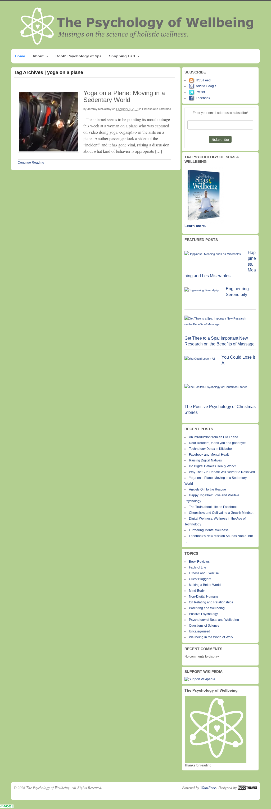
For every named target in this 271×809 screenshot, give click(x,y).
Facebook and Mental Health (210, 454)
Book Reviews (199, 561)
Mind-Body (197, 591)
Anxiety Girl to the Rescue (207, 489)
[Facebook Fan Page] (192, 98)
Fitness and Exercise (156, 108)
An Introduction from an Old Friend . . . (216, 437)
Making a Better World (205, 585)
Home (20, 56)
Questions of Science (204, 625)
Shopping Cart (122, 56)
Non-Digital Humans (203, 596)
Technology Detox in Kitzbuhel (211, 449)
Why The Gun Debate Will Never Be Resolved (222, 472)
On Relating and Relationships (211, 602)
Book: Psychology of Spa (79, 56)
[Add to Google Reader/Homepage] (192, 86)
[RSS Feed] (192, 80)
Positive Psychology (203, 614)
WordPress (208, 787)
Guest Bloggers (200, 579)
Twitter (200, 92)
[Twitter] (192, 92)
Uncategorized (199, 631)
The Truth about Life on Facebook (213, 507)
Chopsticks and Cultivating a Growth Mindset (221, 513)
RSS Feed (203, 80)
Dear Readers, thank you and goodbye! (217, 443)
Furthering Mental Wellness (208, 530)
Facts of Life (197, 567)
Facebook (203, 98)
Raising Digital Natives (205, 460)
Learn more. (195, 226)
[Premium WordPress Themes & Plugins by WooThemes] (247, 787)
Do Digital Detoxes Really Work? (212, 466)
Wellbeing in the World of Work (211, 637)
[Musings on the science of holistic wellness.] (137, 43)
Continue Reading (31, 162)
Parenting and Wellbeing (207, 608)
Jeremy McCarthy (99, 108)
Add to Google (206, 86)
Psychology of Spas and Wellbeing (214, 620)
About (38, 56)
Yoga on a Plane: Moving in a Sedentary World (124, 96)
